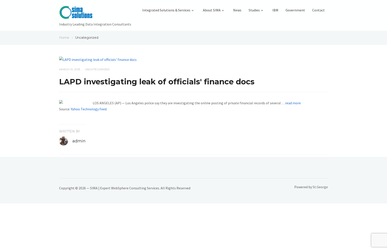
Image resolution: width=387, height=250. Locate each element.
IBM (275, 10)
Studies (254, 10)
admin (79, 141)
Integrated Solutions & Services (166, 10)
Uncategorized (97, 69)
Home (64, 38)
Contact (318, 10)
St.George (320, 187)
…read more (291, 103)
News (237, 10)
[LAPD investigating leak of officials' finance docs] (98, 59)
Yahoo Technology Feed (89, 109)
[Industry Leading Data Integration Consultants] (95, 13)
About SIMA (212, 10)
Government (295, 10)
